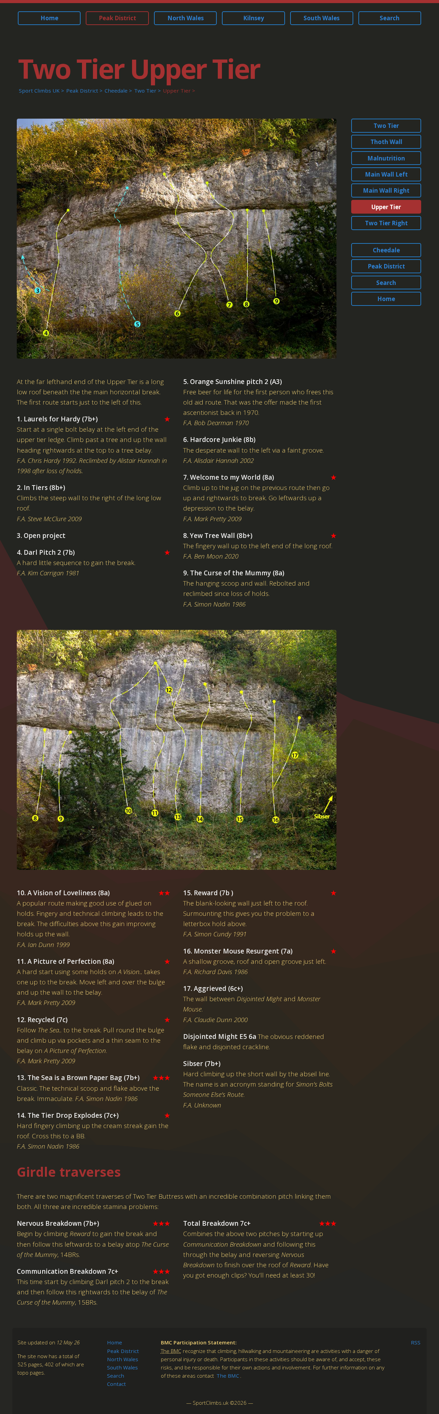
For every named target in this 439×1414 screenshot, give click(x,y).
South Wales (322, 18)
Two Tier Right (386, 223)
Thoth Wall (386, 142)
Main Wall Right (386, 190)
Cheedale (116, 90)
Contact (116, 1383)
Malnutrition (386, 158)
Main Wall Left (386, 174)
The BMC (227, 1375)
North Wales (185, 18)
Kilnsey (253, 18)
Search (390, 18)
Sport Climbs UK (39, 90)
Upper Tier (177, 90)
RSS (415, 1342)
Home (49, 18)
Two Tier (145, 90)
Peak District (117, 18)
